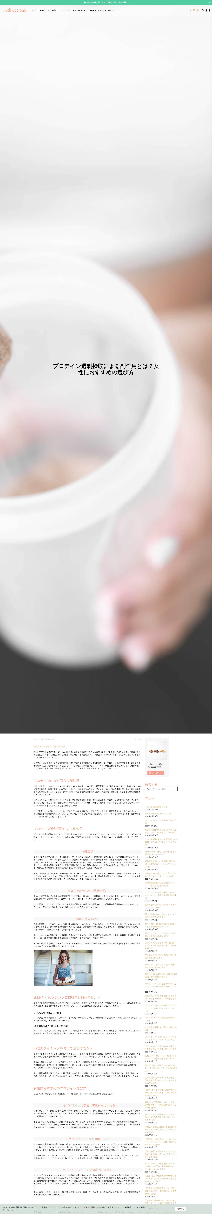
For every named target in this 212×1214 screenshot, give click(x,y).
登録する (146, 615)
